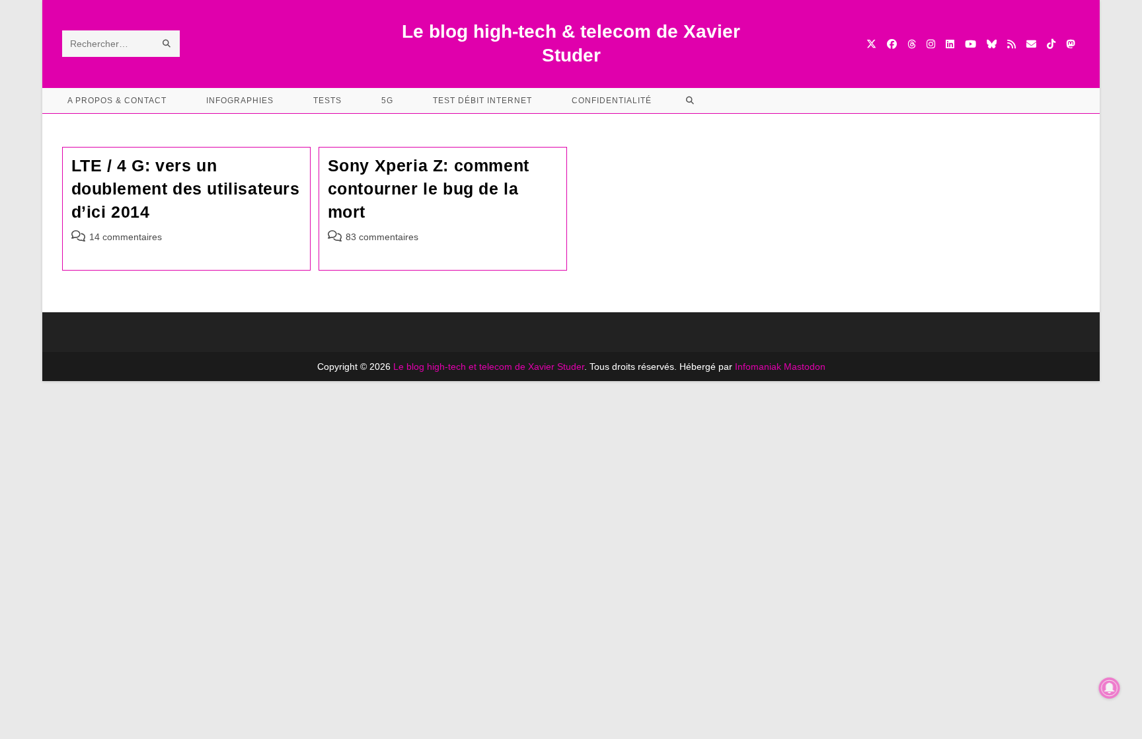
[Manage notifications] (1109, 688)
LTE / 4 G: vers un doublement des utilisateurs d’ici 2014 (185, 188)
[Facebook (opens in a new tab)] (892, 44)
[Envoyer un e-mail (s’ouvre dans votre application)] (1031, 44)
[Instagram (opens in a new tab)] (930, 44)
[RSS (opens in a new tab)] (1011, 44)
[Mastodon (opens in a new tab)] (1070, 44)
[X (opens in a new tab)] (871, 44)
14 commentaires (125, 237)
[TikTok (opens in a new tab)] (1051, 44)
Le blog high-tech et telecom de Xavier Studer (488, 366)
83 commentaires (382, 237)
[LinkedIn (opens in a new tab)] (950, 44)
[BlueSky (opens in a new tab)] (991, 44)
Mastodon (804, 366)
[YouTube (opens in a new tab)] (970, 44)
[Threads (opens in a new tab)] (911, 44)
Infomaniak (758, 366)
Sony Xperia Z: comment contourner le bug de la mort (428, 188)
